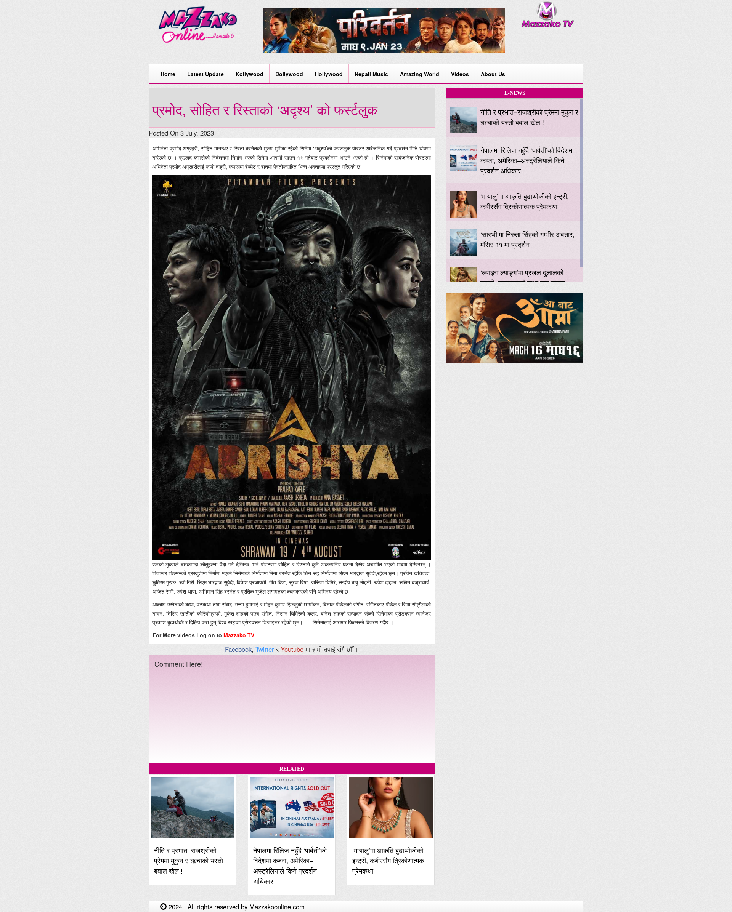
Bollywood (289, 74)
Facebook (238, 649)
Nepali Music (371, 74)
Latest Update (205, 74)
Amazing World (419, 74)
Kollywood (249, 74)
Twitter (264, 649)
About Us (493, 74)
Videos (460, 74)
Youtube (292, 649)
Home (168, 74)
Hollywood (329, 74)
